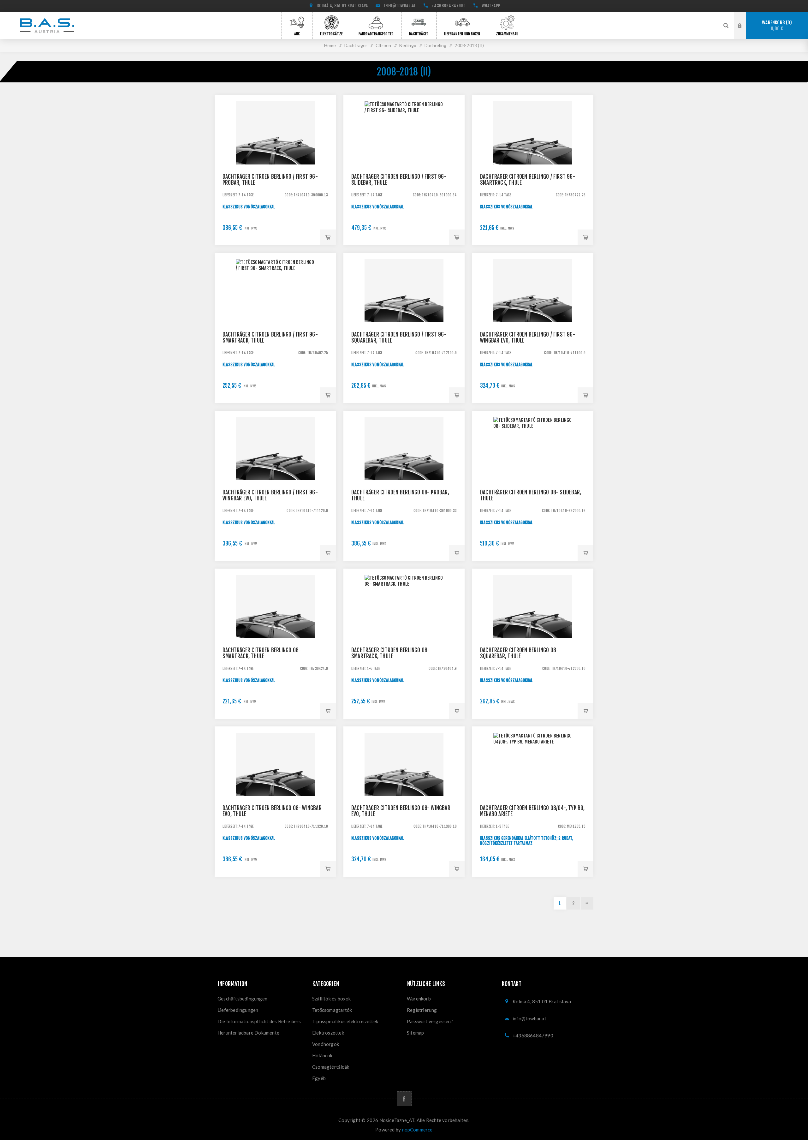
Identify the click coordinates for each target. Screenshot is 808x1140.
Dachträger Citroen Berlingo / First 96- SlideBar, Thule (399, 180)
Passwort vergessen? (430, 1021)
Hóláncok (322, 1055)
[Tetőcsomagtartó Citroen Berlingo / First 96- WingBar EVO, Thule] (532, 313)
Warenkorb (776, 26)
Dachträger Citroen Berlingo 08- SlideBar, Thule (530, 495)
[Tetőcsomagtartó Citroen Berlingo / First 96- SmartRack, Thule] (532, 155)
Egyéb (319, 1078)
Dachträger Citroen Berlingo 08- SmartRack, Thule (262, 653)
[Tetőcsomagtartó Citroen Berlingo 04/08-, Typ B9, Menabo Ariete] (532, 787)
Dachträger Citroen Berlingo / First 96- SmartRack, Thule (527, 180)
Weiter (587, 903)
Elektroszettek (328, 1033)
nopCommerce (417, 1129)
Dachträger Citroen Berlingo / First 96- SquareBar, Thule (399, 337)
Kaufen (328, 237)
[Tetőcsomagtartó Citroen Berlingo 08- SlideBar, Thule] (532, 471)
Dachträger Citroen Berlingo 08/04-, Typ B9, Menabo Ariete (532, 811)
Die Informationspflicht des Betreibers (259, 1021)
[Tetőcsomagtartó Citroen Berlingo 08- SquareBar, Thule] (532, 629)
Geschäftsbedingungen (242, 998)
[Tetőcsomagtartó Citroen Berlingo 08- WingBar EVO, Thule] (275, 787)
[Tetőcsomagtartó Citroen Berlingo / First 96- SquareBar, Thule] (404, 313)
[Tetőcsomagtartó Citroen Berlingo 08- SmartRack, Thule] (275, 629)
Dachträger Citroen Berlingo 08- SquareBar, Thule (519, 653)
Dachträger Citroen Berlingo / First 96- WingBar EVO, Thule (527, 337)
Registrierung (744, 31)
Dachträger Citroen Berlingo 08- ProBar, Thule (400, 495)
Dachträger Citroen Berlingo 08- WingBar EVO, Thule (272, 811)
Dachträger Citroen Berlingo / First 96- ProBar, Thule (270, 180)
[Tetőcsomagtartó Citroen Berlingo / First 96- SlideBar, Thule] (404, 155)
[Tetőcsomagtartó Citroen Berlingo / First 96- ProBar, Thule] (275, 155)
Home (330, 45)
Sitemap (415, 1033)
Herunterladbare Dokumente (248, 1033)
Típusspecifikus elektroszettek (345, 1021)
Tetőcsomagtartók (332, 1010)
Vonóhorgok (325, 1044)
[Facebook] (404, 1098)
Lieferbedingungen (237, 1010)
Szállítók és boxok (331, 998)
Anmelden (744, 18)
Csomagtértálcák (330, 1067)
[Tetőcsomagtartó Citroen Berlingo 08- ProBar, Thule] (404, 471)
